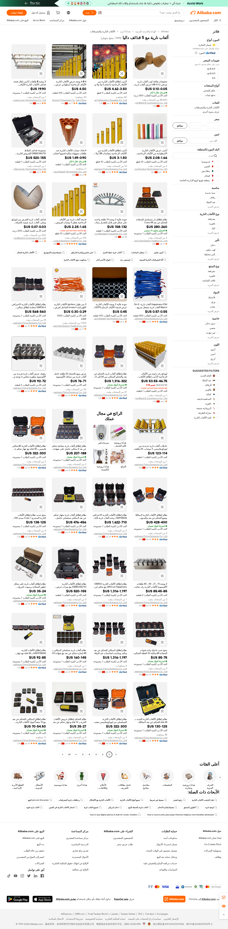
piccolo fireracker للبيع (38, 800)
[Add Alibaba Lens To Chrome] (174, 899)
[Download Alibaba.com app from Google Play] (18, 899)
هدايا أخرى (125, 31)
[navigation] (196, 393)
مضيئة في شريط (157, 800)
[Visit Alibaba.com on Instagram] (22, 876)
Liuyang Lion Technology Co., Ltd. (28, 100)
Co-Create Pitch (212, 844)
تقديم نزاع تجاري (80, 850)
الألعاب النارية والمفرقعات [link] (102, 31)
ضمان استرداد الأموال (166, 844)
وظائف (217, 857)
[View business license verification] (144, 924)
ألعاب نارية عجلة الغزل (112, 252)
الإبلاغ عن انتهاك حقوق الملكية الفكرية (70, 863)
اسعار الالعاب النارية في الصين (61, 807)
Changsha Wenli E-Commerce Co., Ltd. (150, 102)
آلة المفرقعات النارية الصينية (151, 260)
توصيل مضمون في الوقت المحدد (161, 850)
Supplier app (121, 899)
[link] (223, 897)
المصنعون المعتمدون (123, 838)
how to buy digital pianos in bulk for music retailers (114, 815)
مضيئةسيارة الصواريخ (52, 252)
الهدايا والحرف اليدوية (145, 31)
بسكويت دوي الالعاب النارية (75, 260)
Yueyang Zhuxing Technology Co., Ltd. (150, 169)
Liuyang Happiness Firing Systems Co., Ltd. (109, 169)
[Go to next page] (63, 754)
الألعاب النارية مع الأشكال (99, 800)
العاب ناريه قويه (32, 807)
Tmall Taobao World (98, 914)
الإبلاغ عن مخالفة (80, 869)
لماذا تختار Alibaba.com (210, 838)
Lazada (114, 914)
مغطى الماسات (137, 252)
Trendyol (149, 914)
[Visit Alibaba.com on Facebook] (42, 876)
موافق (180, 125)
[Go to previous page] (116, 754)
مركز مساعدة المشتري (77, 838)
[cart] (57, 13)
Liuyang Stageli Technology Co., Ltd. (69, 171)
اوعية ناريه (209, 807)
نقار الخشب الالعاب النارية (203, 800)
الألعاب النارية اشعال (25, 252)
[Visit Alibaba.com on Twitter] (29, 876)
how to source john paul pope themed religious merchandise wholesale (180, 815)
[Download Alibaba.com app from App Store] (43, 899)
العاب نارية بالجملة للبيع (138, 807)
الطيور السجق (190, 807)
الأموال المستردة (80, 857)
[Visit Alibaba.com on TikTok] (9, 876)
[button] (100, 13)
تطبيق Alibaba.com (66, 899)
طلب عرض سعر (125, 844)
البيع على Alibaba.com (33, 838)
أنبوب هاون (158, 252)
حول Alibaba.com (212, 831)
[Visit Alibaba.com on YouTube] (16, 876)
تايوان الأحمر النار (103, 260)
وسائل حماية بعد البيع (167, 857)
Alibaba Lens (209, 899)
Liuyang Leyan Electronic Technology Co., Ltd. (28, 169)
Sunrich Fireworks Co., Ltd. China (69, 100)
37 (69, 754)
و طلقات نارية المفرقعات (69, 800)
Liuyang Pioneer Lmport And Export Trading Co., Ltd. (150, 240)
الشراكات (39, 863)
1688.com (80, 914)
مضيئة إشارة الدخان (166, 807)
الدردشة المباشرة (79, 844)
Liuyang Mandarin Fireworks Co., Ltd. (109, 233)
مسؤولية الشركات (212, 850)
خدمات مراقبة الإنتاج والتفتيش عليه (160, 863)
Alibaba (165, 31)
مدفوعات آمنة (170, 838)
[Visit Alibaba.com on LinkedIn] (36, 876)
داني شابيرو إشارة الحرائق (82, 252)
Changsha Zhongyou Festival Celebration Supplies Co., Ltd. (109, 100)
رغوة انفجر (177, 800)
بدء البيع (40, 844)
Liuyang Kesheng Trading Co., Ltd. (69, 240)
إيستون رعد (125, 260)
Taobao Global (128, 914)
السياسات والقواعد (168, 869)
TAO (140, 914)
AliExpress (66, 914)
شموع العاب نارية (91, 807)
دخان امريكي (113, 807)
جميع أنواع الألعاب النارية (130, 800)
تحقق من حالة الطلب (34, 850)
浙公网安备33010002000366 (168, 924)
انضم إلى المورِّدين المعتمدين (30, 857)
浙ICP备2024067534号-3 (199, 924)
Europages (162, 914)
